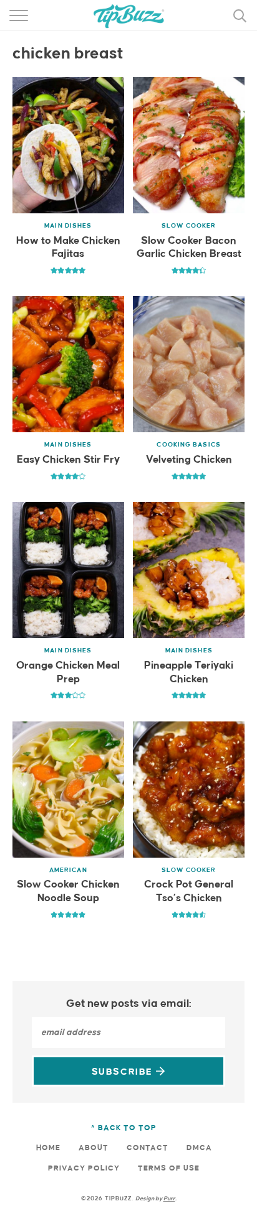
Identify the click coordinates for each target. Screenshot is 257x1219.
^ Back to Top (124, 1128)
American (68, 870)
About (94, 1148)
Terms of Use (169, 1168)
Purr (169, 1198)
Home (48, 1148)
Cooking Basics (188, 445)
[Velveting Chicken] (189, 364)
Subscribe (124, 1072)
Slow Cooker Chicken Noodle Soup (68, 891)
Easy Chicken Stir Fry (68, 460)
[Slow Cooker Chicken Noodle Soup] (68, 789)
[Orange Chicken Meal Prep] (68, 570)
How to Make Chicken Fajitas (68, 248)
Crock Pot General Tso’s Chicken (188, 891)
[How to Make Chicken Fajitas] (68, 145)
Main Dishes (68, 226)
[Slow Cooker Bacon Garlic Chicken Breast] (189, 145)
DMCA (199, 1148)
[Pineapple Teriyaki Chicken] (189, 570)
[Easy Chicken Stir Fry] (68, 364)
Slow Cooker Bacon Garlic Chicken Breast (189, 248)
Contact (147, 1148)
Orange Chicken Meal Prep (68, 672)
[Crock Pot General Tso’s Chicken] (189, 789)
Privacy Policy (84, 1168)
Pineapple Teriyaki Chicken (188, 672)
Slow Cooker (189, 226)
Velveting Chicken (189, 460)
